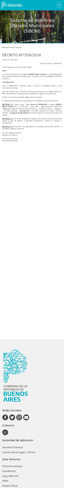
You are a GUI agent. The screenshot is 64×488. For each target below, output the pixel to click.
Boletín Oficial (10, 485)
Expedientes (9, 471)
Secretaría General (12, 447)
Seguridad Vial (10, 476)
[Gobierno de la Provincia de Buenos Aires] (12, 5)
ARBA (5, 481)
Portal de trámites (12, 466)
